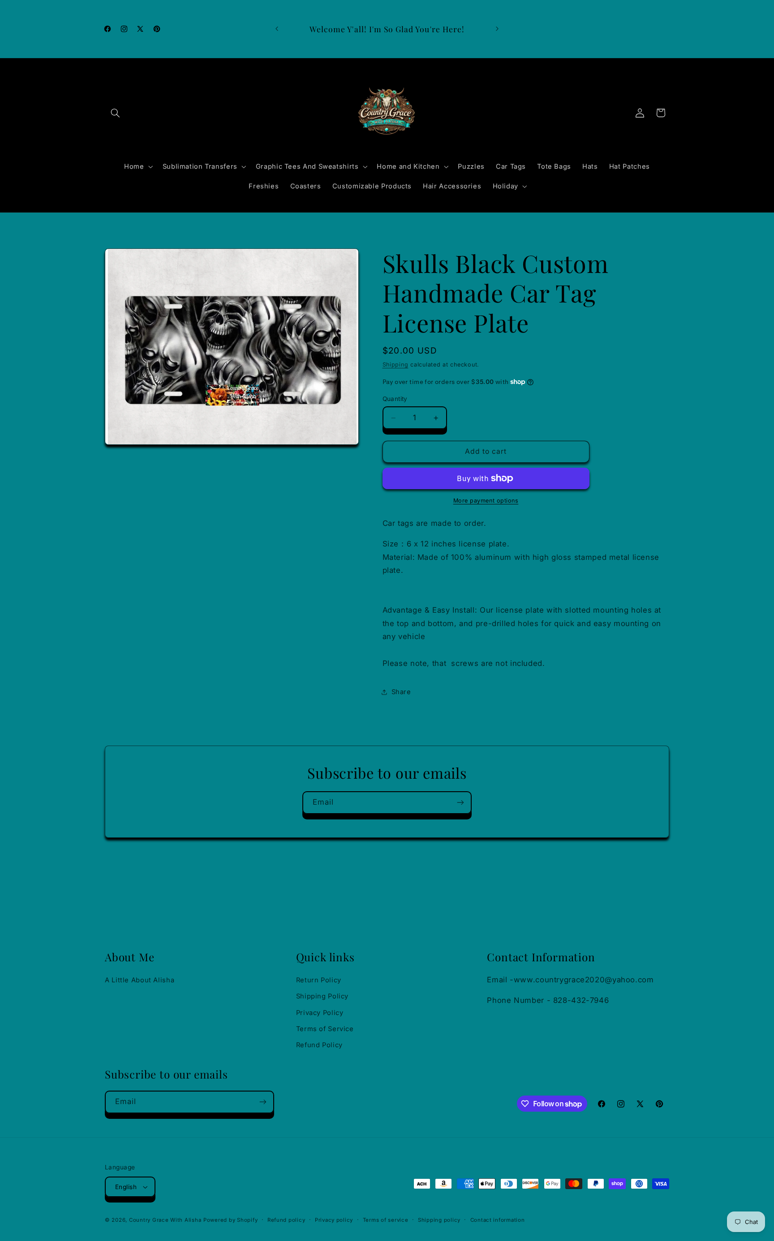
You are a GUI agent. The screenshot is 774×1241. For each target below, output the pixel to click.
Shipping (395, 364)
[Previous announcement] (277, 29)
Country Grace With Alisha (165, 1220)
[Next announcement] (497, 29)
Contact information (497, 1220)
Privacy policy (334, 1220)
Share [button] (401, 692)
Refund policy (286, 1220)
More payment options (486, 500)
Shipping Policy (322, 996)
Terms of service (385, 1220)
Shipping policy (439, 1220)
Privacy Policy (320, 1013)
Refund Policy (319, 1045)
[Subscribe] (460, 802)
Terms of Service (325, 1029)
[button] (115, 112)
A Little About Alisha (139, 980)
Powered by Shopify (230, 1220)
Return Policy (318, 980)
